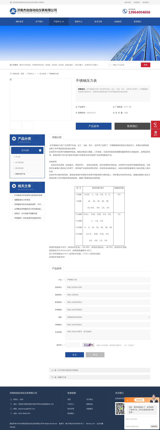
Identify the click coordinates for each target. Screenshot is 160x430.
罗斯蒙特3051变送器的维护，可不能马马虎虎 (28, 204)
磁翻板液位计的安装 (22, 200)
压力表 (17, 157)
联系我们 (146, 2)
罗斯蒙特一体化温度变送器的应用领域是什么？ (28, 218)
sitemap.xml (90, 424)
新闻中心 (78, 22)
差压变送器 (19, 168)
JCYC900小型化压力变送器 (68, 370)
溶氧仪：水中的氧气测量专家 (25, 213)
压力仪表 (42, 74)
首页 (22, 74)
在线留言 (137, 2)
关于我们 (39, 22)
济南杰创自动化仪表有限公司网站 (31, 2)
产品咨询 (94, 126)
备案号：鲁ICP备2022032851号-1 (71, 424)
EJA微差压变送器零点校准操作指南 (28, 195)
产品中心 (57, 22)
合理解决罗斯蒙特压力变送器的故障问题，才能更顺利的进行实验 (28, 209)
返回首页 (128, 2)
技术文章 (98, 22)
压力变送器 (19, 162)
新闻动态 (89, 404)
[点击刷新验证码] (88, 345)
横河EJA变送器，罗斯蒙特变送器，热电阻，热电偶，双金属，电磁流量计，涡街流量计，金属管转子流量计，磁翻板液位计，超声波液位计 (70, 65)
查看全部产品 (20, 174)
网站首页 (19, 22)
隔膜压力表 (62, 377)
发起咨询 (154, 426)
